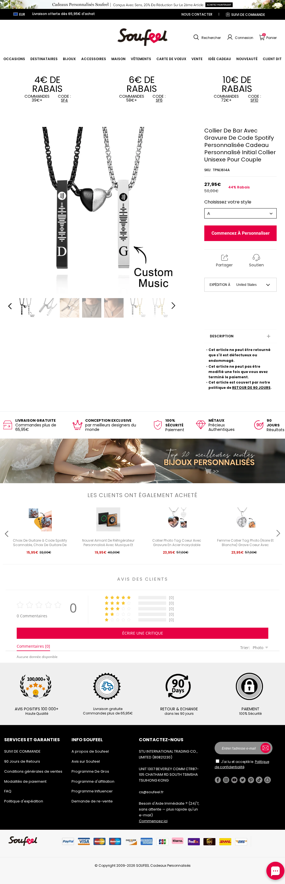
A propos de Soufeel (90, 751)
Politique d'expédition (23, 801)
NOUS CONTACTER (196, 14)
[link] (14, 59)
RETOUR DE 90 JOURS (251, 387)
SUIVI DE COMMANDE (248, 14)
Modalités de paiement (25, 781)
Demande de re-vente (92, 801)
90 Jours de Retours (22, 761)
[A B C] (240, 213)
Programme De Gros (90, 771)
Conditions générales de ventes (33, 771)
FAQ (7, 791)
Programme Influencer (92, 791)
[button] (206, 37)
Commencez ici (153, 821)
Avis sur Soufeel (86, 761)
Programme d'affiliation (93, 781)
